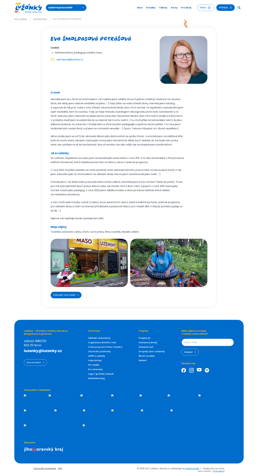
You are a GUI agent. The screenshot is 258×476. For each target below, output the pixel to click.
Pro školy (186, 7)
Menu (203, 7)
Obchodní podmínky (99, 351)
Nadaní (143, 360)
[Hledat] (239, 7)
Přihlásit (223, 7)
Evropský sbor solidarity (152, 351)
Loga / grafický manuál (101, 373)
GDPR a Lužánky (96, 355)
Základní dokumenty (99, 338)
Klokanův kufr (146, 347)
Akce (140, 7)
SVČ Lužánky (20, 19)
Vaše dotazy (95, 360)
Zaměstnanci (40, 19)
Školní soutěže (147, 355)
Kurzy (174, 7)
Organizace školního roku (102, 342)
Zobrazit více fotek (64, 295)
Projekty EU (144, 338)
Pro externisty (95, 369)
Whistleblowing (96, 378)
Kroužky (150, 7)
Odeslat (188, 352)
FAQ (60, 468)
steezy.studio (192, 468)
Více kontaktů (33, 362)
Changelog (218, 471)
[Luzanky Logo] (28, 7)
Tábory (163, 7)
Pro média (93, 364)
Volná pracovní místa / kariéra (105, 347)
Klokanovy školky (148, 342)
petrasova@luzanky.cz (70, 59)
